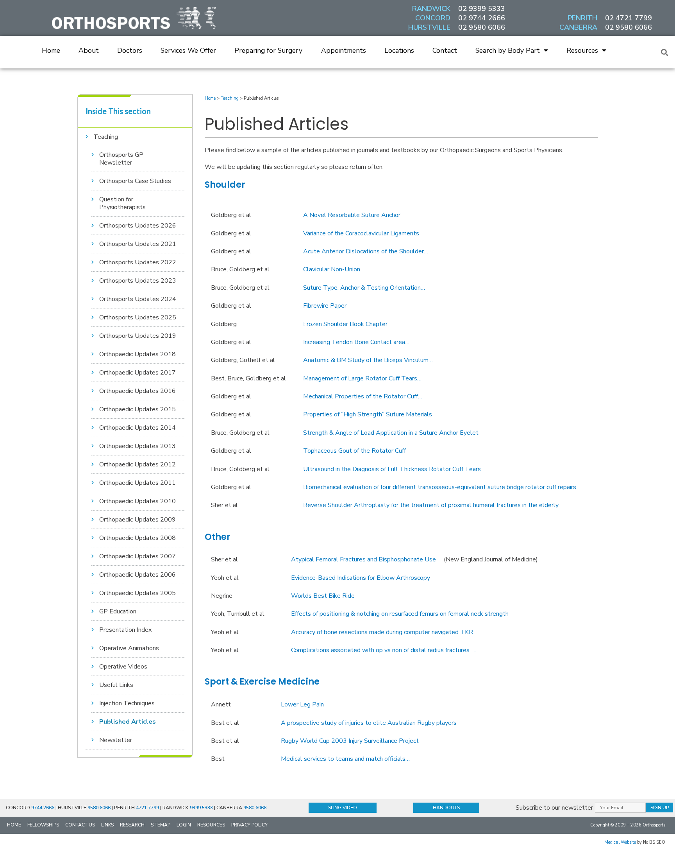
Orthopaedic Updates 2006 (137, 574)
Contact (444, 50)
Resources (582, 50)
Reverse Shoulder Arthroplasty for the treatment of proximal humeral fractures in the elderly (431, 505)
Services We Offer (188, 50)
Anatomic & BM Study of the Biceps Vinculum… (368, 360)
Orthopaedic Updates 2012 (137, 464)
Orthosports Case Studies (135, 181)
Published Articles (127, 721)
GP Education (117, 611)
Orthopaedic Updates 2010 (137, 501)
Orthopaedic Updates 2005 (137, 593)
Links (107, 825)
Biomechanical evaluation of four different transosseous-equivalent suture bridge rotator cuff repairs (439, 487)
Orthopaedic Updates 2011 (137, 483)
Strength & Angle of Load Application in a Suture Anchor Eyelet (391, 432)
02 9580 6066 (481, 27)
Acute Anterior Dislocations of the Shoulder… (365, 251)
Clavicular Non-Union (331, 269)
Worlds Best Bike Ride (323, 596)
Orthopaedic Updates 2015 (137, 409)
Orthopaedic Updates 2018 (137, 354)
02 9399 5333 (481, 8)
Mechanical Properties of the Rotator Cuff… (362, 396)
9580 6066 (99, 808)
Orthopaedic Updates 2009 (137, 519)
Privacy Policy (249, 825)
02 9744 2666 (481, 18)
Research (132, 825)
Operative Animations (129, 648)
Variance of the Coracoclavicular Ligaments (361, 233)
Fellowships (43, 825)
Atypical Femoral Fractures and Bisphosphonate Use (363, 559)
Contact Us (80, 825)
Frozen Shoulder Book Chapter (345, 324)
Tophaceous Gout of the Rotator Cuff (354, 450)
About (89, 50)
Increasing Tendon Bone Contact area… (356, 342)
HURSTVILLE (429, 27)
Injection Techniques (127, 703)
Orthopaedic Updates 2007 (137, 556)
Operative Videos (123, 666)
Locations (399, 50)
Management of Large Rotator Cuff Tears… (362, 378)
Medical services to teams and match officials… (345, 759)
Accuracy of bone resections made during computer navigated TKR (382, 632)
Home (51, 50)
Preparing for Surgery (268, 50)
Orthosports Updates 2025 (137, 317)
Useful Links (116, 685)
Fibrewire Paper (324, 305)
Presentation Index (125, 630)
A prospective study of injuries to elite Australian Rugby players (369, 723)
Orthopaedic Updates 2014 (137, 427)
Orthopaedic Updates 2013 (137, 446)
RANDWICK (431, 8)
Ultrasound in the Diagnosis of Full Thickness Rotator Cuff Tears (392, 469)
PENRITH (582, 18)
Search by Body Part (507, 50)
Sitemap (160, 825)
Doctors (129, 50)
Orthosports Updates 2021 (137, 244)
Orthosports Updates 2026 (137, 225)
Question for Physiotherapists (122, 203)
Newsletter (115, 740)
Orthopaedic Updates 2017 (137, 372)
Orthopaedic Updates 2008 (137, 538)
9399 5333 (201, 808)
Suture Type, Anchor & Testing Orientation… (364, 287)
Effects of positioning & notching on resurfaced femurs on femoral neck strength (400, 613)
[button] (664, 52)
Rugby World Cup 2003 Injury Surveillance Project (350, 741)
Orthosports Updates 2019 (137, 336)
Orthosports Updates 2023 (137, 280)
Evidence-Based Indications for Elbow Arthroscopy (360, 578)
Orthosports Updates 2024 (137, 299)
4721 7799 (147, 808)
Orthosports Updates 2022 (137, 262)
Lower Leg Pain (302, 704)
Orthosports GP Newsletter (121, 159)
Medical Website (620, 842)
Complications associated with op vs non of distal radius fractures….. (383, 650)
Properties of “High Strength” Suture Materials (367, 414)
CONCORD (432, 18)
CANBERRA (578, 27)
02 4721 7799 (628, 18)
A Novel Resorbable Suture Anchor (351, 215)
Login (184, 825)
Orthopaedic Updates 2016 (137, 391)
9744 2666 (42, 808)
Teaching (105, 137)
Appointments (343, 50)
